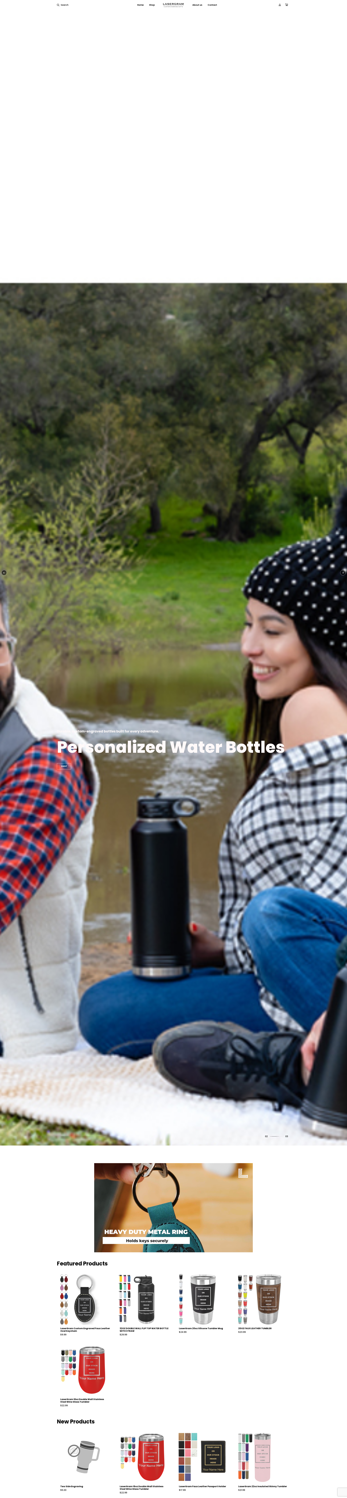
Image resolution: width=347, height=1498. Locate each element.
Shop (64, 766)
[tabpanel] (173, 749)
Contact (212, 5)
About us (197, 5)
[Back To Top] (339, 1490)
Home (140, 5)
